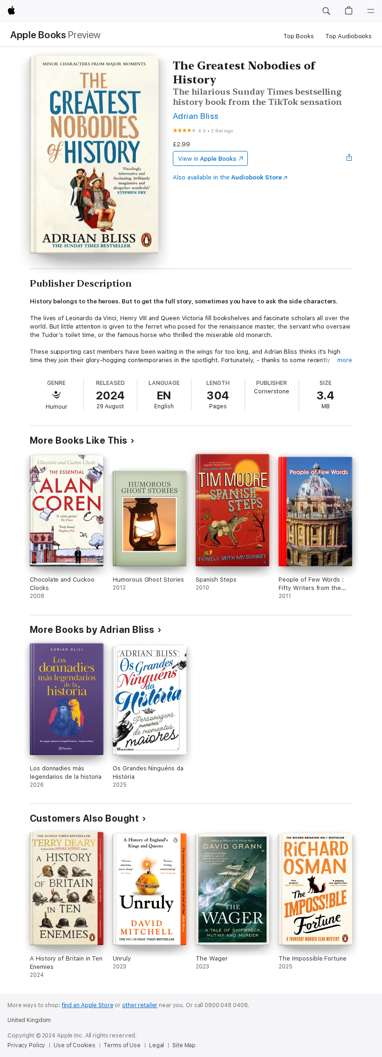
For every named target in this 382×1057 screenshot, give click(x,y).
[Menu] (371, 11)
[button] (326, 11)
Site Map (184, 1045)
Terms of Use (122, 1045)
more (344, 360)
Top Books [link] (298, 36)
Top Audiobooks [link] (348, 36)
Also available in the (227, 177)
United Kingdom (29, 1020)
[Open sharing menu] (349, 158)
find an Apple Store (88, 1005)
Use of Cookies (74, 1045)
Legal (156, 1045)
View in (207, 158)
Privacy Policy (26, 1045)
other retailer (139, 1005)
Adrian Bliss (196, 116)
